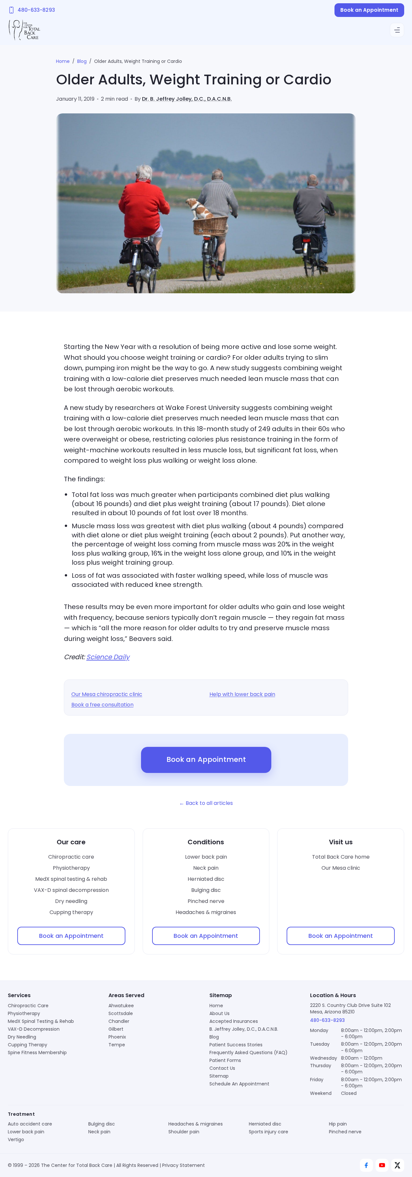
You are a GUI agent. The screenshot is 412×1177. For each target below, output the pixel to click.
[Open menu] (397, 30)
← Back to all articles (206, 803)
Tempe (116, 1044)
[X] (397, 1165)
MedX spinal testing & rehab (71, 879)
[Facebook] (366, 1165)
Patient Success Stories (236, 1044)
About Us (219, 1013)
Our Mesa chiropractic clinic (106, 694)
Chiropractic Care (28, 1005)
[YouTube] (382, 1165)
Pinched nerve (206, 901)
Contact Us (222, 1068)
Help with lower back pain (242, 694)
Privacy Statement (183, 1165)
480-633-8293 (327, 1020)
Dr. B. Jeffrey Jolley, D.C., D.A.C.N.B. (187, 99)
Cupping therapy (71, 912)
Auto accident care (30, 1124)
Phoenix (117, 1037)
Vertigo (16, 1139)
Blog (82, 61)
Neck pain (206, 868)
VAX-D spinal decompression (71, 890)
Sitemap (219, 1076)
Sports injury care (268, 1131)
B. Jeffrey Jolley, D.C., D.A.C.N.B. (243, 1029)
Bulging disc (206, 890)
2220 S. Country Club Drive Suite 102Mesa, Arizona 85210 (350, 1008)
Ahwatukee (121, 1005)
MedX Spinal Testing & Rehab (41, 1021)
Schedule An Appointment (239, 1084)
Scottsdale (120, 1013)
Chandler (118, 1021)
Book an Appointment (369, 10)
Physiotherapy (71, 868)
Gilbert (115, 1029)
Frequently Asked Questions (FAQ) (248, 1052)
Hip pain (338, 1124)
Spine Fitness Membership (37, 1052)
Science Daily (107, 656)
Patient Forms (225, 1060)
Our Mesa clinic (340, 868)
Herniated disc (206, 879)
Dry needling (71, 901)
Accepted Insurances (233, 1021)
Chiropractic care (71, 857)
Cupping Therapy (27, 1044)
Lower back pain (206, 857)
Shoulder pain (183, 1131)
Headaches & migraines (206, 912)
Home (63, 61)
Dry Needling (22, 1037)
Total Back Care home (341, 857)
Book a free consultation (102, 704)
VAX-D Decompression (34, 1029)
